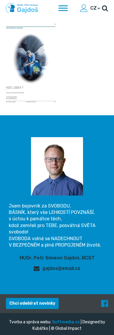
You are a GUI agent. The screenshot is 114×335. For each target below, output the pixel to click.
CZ (93, 8)
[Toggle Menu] (63, 8)
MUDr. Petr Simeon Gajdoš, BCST (57, 258)
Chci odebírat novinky (32, 303)
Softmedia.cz (66, 322)
